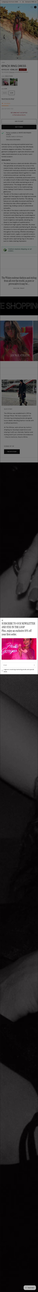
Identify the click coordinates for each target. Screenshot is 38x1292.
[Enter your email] (34, 665)
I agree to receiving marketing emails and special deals (19, 670)
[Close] (2, 620)
